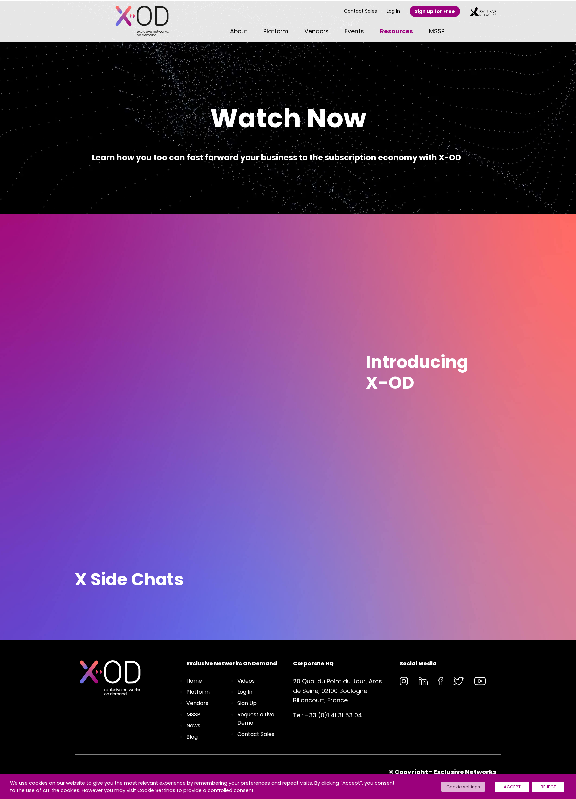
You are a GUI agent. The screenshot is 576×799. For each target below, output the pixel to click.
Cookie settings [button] (463, 787)
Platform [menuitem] (275, 31)
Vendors (197, 703)
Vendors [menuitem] (316, 31)
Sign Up (247, 703)
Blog (192, 737)
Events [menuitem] (354, 31)
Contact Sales (360, 11)
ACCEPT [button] (512, 787)
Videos (246, 681)
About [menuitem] (238, 31)
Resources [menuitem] (396, 31)
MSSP (193, 714)
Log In (393, 11)
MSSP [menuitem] (437, 31)
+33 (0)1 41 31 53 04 (333, 715)
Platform (198, 692)
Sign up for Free (435, 11)
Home (194, 681)
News (193, 725)
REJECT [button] (548, 787)
